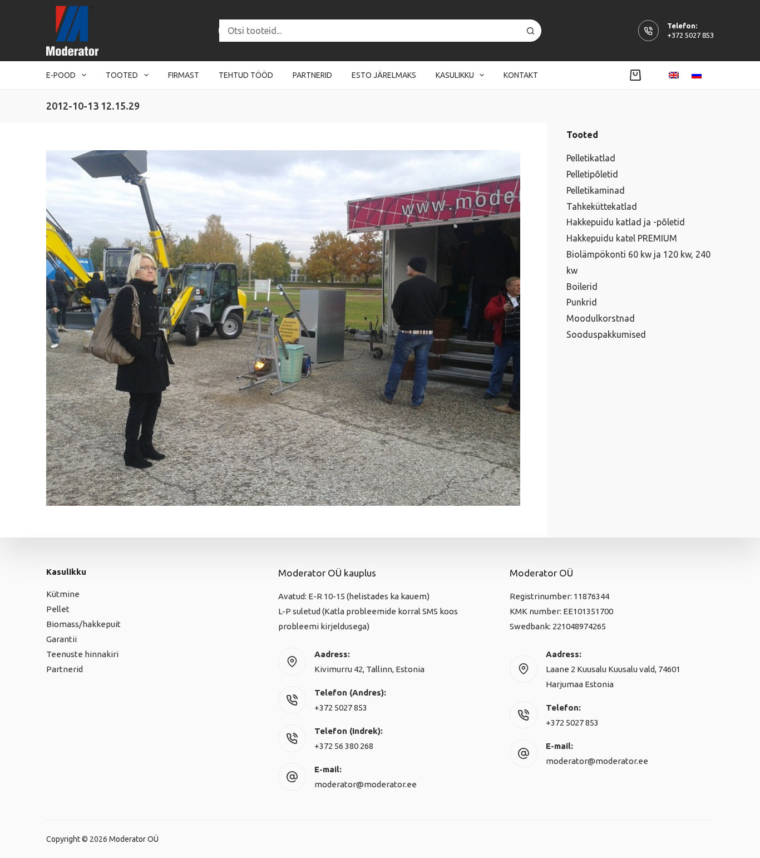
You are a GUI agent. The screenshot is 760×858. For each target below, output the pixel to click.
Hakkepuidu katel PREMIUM (621, 238)
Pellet (58, 609)
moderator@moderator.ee (365, 784)
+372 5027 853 (690, 35)
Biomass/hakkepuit (83, 624)
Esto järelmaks (384, 75)
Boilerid (582, 287)
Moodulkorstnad (600, 318)
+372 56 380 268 (343, 746)
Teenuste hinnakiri (82, 654)
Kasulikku (455, 75)
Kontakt (521, 75)
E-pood (61, 75)
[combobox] (369, 30)
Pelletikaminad (595, 190)
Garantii (61, 639)
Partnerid (312, 75)
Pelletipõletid (592, 174)
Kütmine (63, 594)
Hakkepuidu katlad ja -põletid (625, 222)
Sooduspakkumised (606, 334)
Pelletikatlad (590, 158)
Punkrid (581, 302)
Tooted (122, 75)
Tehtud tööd (246, 75)
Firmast (183, 75)
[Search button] (530, 30)
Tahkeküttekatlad (601, 206)
